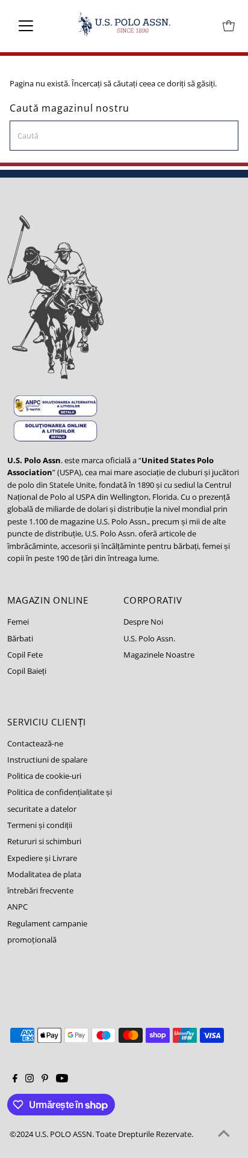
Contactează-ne (35, 743)
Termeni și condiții (39, 825)
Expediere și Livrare (42, 858)
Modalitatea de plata (44, 874)
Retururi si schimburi (44, 841)
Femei (18, 621)
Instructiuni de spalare (47, 759)
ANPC (17, 906)
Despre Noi (143, 621)
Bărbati (20, 638)
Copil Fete (25, 654)
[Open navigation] (37, 26)
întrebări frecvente (40, 890)
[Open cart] (229, 25)
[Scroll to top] (224, 1134)
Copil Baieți (26, 670)
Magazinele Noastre (158, 654)
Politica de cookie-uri (44, 775)
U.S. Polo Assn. (149, 638)
